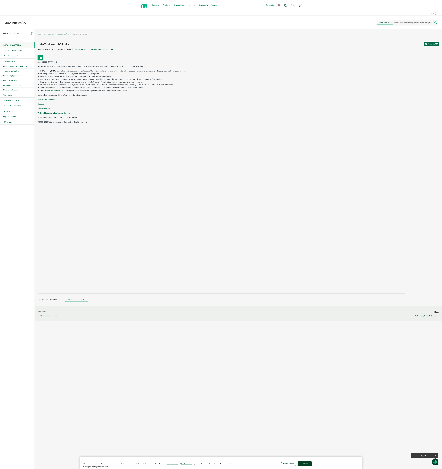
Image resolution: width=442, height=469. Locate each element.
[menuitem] (156, 5)
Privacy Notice (172, 464)
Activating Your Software (12, 50)
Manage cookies (288, 463)
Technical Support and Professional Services (54, 113)
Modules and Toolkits (11, 100)
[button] (391, 23)
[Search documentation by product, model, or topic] (435, 22)
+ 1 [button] (112, 49)
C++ (107, 49)
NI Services (7, 122)
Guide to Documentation (12, 55)
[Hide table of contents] (31, 33)
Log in (432, 13)
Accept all (305, 463)
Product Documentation (46, 34)
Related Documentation (12, 105)
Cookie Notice (186, 464)
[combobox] (404, 23)
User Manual (97, 49)
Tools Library (8, 95)
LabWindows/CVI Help (12, 45)
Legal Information (9, 116)
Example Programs (10, 61)
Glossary (6, 111)
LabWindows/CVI (63, 34)
